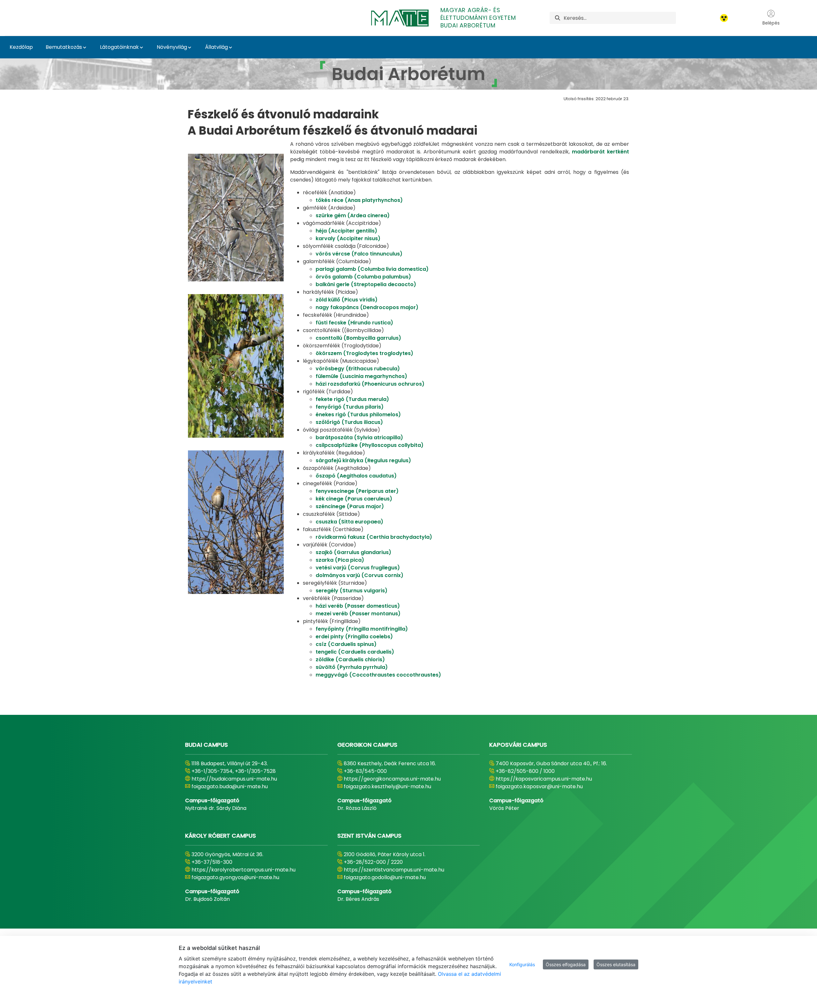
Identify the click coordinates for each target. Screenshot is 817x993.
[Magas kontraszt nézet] (724, 18)
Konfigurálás (522, 964)
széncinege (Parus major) (350, 506)
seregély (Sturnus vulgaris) (351, 590)
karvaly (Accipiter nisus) (348, 238)
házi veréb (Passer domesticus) (358, 606)
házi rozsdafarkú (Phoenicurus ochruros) (370, 384)
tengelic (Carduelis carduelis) (355, 652)
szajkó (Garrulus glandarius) (353, 552)
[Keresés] (557, 18)
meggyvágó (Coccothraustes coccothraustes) (378, 674)
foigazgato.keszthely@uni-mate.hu (387, 786)
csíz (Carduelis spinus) (346, 644)
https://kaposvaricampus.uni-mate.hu (544, 778)
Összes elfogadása (566, 964)
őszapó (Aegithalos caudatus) (356, 475)
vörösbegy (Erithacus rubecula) (358, 368)
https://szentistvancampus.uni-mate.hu (394, 869)
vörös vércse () (359, 253)
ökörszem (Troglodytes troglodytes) (364, 353)
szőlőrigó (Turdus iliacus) (349, 422)
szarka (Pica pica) (340, 560)
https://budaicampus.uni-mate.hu (234, 778)
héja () (346, 230)
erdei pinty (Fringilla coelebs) (354, 636)
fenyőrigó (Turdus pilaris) (350, 407)
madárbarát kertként (600, 151)
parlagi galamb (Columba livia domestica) (372, 269)
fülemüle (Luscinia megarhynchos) (361, 376)
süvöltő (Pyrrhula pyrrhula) (352, 667)
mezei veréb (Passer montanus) (358, 613)
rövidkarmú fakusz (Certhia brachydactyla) (374, 537)
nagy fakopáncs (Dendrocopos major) (367, 307)
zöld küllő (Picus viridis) (347, 299)
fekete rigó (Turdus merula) (352, 399)
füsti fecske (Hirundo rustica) (354, 322)
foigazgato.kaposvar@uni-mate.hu (539, 786)
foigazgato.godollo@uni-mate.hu (385, 877)
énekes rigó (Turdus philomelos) (358, 414)
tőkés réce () (359, 200)
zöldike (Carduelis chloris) (350, 659)
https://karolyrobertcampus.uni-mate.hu (243, 869)
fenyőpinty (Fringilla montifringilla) (362, 629)
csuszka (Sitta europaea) (349, 521)
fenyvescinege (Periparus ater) (357, 491)
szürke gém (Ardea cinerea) (353, 215)
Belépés (771, 23)
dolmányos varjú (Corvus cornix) (359, 575)
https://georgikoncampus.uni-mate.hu (392, 778)
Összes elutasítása (615, 964)
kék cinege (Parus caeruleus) (354, 498)
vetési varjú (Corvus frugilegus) (358, 567)
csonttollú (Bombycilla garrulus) (358, 338)
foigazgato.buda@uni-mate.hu (229, 786)
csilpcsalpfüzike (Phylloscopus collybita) (369, 445)
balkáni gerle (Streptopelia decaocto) (366, 284)
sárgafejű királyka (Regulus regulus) (363, 460)
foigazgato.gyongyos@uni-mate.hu (235, 877)
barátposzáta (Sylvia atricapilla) (359, 437)
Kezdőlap (21, 47)
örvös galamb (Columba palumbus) (363, 276)
